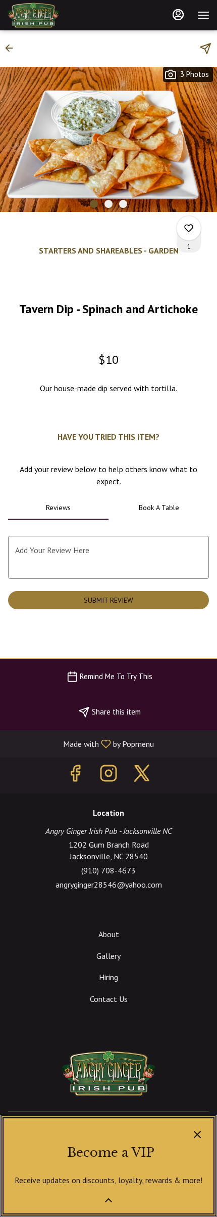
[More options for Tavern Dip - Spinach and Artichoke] (189, 228)
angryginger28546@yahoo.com (109, 884)
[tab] (58, 507)
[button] (12, 48)
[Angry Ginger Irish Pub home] (53, 15)
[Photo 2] (108, 204)
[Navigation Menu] (203, 15)
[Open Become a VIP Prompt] (108, 1200)
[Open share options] (205, 48)
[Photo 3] (123, 204)
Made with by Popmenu (81, 743)
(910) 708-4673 (108, 870)
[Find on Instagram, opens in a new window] (108, 775)
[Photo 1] (94, 204)
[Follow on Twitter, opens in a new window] (142, 775)
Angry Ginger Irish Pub (108, 1073)
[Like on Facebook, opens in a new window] (75, 775)
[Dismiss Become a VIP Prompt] (197, 1134)
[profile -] (178, 15)
